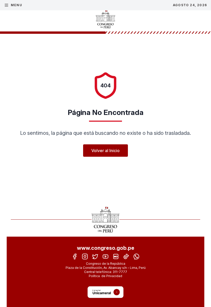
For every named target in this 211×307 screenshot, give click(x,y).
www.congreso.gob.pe (105, 248)
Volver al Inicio (105, 150)
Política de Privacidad (105, 276)
